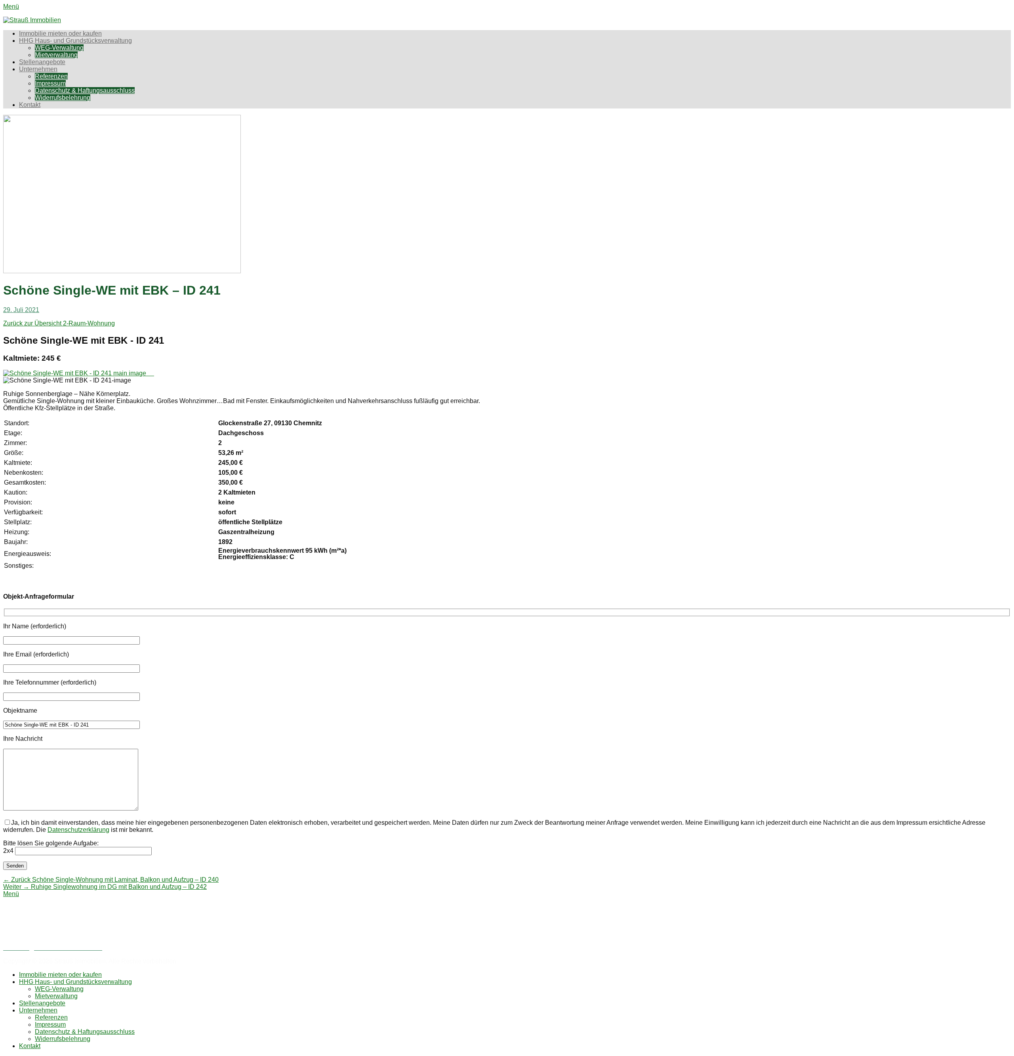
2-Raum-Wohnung (89, 323)
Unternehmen (38, 69)
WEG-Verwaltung (59, 47)
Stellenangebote (42, 62)
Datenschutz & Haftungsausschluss (85, 90)
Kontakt (29, 104)
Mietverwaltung (56, 54)
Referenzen (51, 76)
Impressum (50, 83)
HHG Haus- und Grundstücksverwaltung (75, 40)
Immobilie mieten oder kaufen (60, 33)
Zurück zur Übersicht (33, 323)
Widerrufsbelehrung (62, 97)
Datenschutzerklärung (78, 829)
